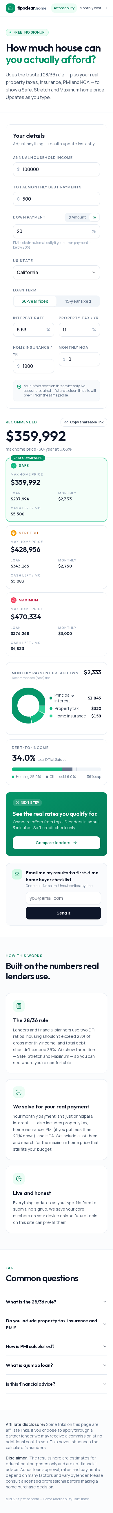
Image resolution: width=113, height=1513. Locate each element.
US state (23, 260)
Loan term (25, 290)
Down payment (29, 217)
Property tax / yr (79, 317)
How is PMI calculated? (30, 1346)
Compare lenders (53, 842)
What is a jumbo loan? (29, 1365)
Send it (63, 913)
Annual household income (43, 157)
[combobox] (56, 272)
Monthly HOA (73, 347)
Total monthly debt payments (47, 187)
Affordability (64, 7)
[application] (28, 705)
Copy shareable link (86, 422)
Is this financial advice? (30, 1384)
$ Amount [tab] (77, 217)
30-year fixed (35, 301)
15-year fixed (78, 301)
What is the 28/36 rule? (31, 1302)
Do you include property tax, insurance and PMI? (51, 1324)
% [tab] (94, 217)
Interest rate (29, 317)
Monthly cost (90, 7)
